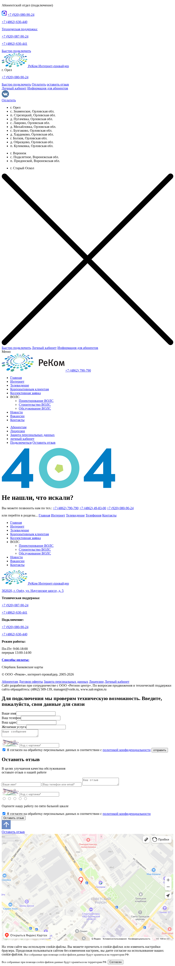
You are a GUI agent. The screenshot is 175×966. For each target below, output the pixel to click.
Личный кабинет (14, 88)
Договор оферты (31, 681)
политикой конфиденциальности (127, 750)
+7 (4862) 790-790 (78, 370)
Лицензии (17, 431)
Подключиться (21, 442)
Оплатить (39, 84)
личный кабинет (22, 439)
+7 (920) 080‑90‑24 (120, 508)
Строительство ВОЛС (35, 404)
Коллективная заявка (25, 393)
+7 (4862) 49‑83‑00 (92, 508)
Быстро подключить (16, 51)
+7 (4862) (14, 22)
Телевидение (19, 385)
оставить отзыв (58, 84)
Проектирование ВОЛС (36, 401)
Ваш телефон (11, 718)
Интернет (17, 381)
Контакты (17, 420)
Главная (16, 377)
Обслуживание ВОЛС (35, 408)
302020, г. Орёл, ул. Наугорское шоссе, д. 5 (33, 590)
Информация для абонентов (47, 88)
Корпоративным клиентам (29, 389)
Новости (16, 412)
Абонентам (18, 427)
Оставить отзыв (43, 442)
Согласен (115, 962)
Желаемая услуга (14, 727)
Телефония (93, 515)
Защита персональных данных (32, 435)
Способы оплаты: (15, 660)
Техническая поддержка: (20, 29)
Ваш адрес (9, 722)
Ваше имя (9, 713)
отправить (159, 750)
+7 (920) (21, 14)
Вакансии (17, 416)
